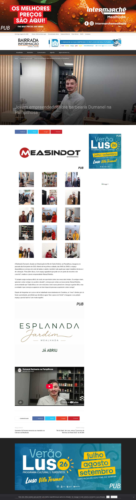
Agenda (52, 52)
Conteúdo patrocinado (26, 58)
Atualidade (19, 52)
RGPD (81, 34)
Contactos (87, 34)
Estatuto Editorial (65, 34)
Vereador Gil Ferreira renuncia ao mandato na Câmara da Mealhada (30, 432)
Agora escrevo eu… (64, 52)
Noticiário (30, 52)
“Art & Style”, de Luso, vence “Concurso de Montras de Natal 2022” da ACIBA (70, 432)
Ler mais (114, 497)
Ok (108, 497)
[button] (118, 53)
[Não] (134, 497)
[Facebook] (120, 34)
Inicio (16, 58)
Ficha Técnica (75, 34)
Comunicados (41, 52)
